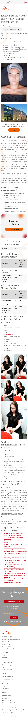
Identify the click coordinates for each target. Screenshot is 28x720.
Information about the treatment (13, 42)
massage (21, 140)
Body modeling (6, 665)
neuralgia (6, 349)
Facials (4, 667)
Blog (3, 686)
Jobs (3, 681)
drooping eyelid (8, 334)
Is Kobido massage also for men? (13, 582)
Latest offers (5, 698)
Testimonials (5, 688)
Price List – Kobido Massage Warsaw (14, 48)
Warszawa (4, 248)
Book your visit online (14, 601)
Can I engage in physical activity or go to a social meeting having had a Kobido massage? (15, 575)
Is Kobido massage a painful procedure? (15, 551)
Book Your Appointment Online (12, 46)
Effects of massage (9, 44)
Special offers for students (9, 703)
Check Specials (14, 130)
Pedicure (4, 660)
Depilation (5, 655)
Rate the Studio (6, 684)
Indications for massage (11, 52)
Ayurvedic (7, 144)
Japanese (24, 142)
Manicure (4, 657)
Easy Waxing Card (21, 264)
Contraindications (8, 53)
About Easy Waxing (7, 677)
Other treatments (7, 669)
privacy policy (9, 712)
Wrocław (17, 248)
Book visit (14, 229)
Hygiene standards (7, 679)
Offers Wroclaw (6, 696)
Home (2, 33)
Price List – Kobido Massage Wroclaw (15, 50)
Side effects (6, 55)
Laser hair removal (7, 662)
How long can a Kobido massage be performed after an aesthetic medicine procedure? (15, 569)
